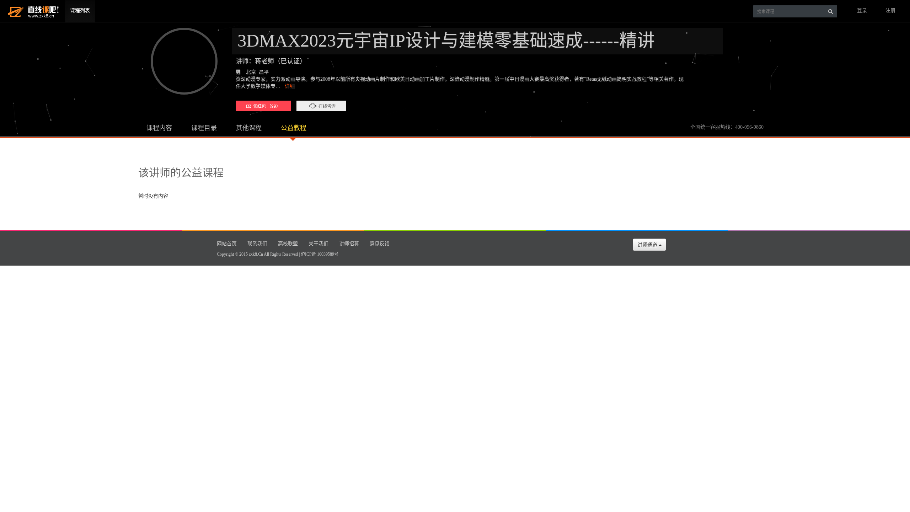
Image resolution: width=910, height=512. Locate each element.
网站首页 (227, 243)
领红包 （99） (265, 106)
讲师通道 (648, 244)
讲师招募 (349, 243)
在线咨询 (327, 106)
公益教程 (293, 128)
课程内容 (159, 128)
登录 (862, 10)
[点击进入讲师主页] (181, 61)
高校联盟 (288, 243)
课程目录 (204, 128)
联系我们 (257, 243)
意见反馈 (380, 243)
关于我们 (318, 243)
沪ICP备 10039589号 (319, 254)
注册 (890, 10)
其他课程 (249, 128)
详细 (290, 86)
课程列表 (80, 10)
